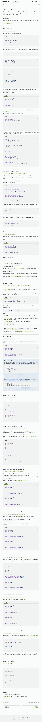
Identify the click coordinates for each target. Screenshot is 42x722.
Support (28, 717)
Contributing (24, 717)
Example (6, 36)
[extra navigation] (40, 1)
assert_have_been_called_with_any (21, 437)
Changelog (19, 717)
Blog (15, 717)
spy (36, 217)
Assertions (6, 694)
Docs (13, 717)
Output (10, 297)
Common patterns (7, 698)
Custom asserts (7, 696)
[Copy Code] (37, 39)
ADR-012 (13, 329)
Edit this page (7, 702)
